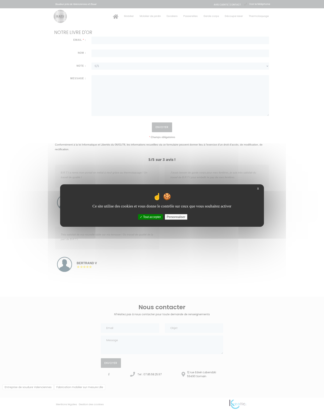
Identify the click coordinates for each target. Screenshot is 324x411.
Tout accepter (151, 217)
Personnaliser (176, 217)
